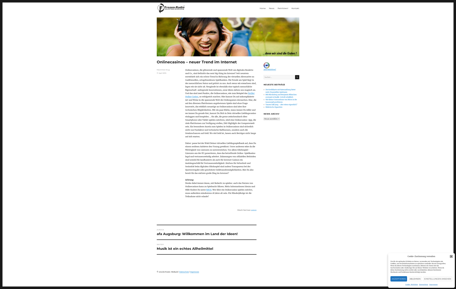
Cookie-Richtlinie (411, 284)
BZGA (208, 190)
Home (263, 8)
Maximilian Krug (163, 70)
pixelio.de (253, 210)
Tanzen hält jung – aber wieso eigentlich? (281, 105)
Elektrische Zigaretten (274, 107)
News (271, 8)
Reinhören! (283, 8)
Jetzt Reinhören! (270, 70)
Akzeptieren (399, 279)
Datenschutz (423, 284)
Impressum (433, 284)
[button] (451, 256)
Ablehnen (415, 279)
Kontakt (295, 8)
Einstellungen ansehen (437, 279)
